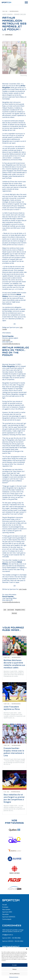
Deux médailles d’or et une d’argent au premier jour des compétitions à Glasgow (14, 798)
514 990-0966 (16, 938)
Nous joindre (6, 909)
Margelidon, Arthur (20, 610)
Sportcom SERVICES (8, 917)
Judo (5, 610)
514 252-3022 (19, 941)
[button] (26, 949)
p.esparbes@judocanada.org (11, 344)
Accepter (14, 965)
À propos (5, 907)
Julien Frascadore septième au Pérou (12, 708)
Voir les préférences (15, 973)
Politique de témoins (13, 977)
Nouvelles (5, 914)
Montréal (14, 613)
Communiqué (8, 35)
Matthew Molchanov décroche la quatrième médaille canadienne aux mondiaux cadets (14, 664)
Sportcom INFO (7, 912)
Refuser (15, 969)
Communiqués (6, 919)
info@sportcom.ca (7, 935)
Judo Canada (6, 340)
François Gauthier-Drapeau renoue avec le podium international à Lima (14, 752)
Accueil (4, 905)
